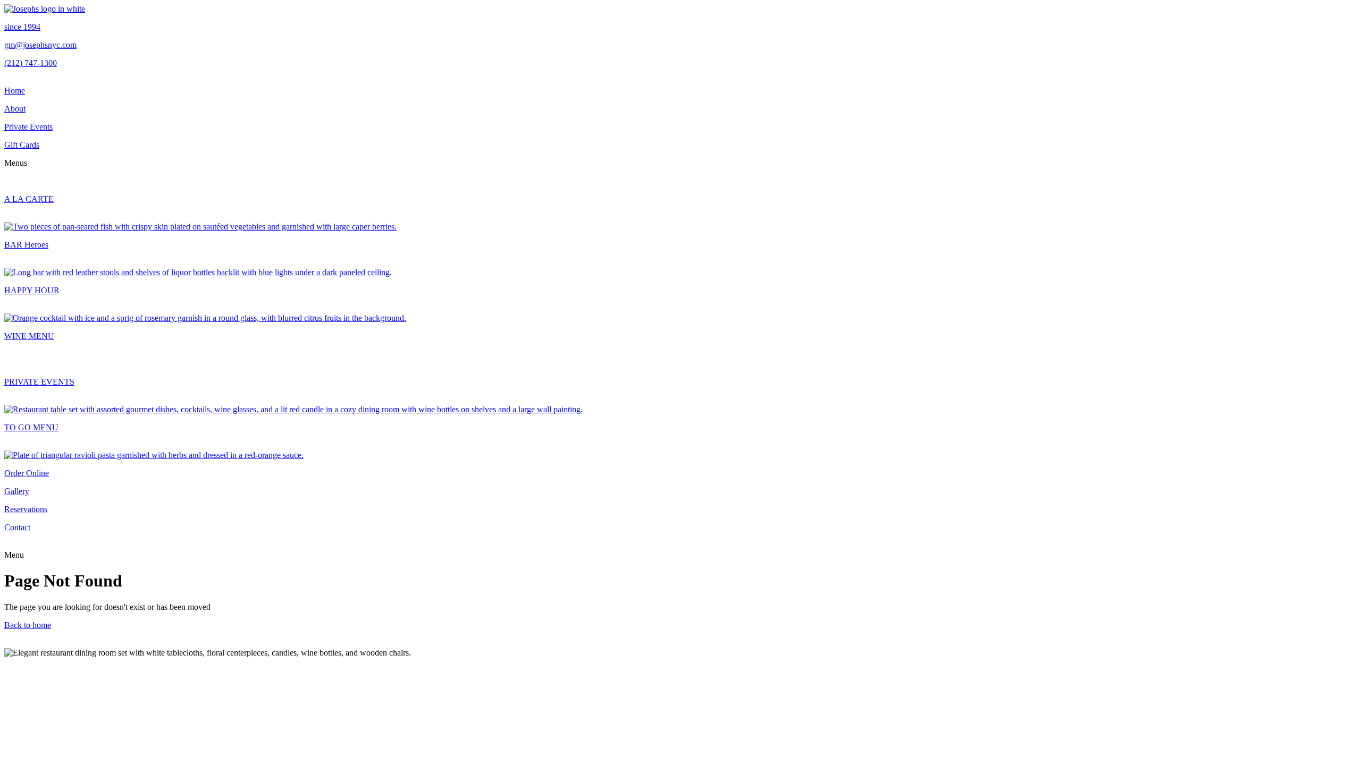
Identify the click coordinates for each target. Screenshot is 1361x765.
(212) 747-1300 (30, 62)
